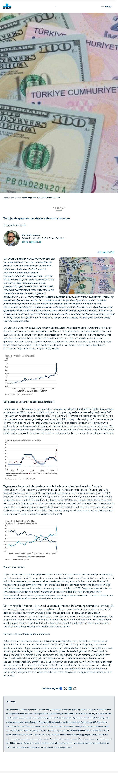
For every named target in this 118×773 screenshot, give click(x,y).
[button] (106, 6)
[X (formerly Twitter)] (65, 688)
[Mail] (74, 688)
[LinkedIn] (70, 688)
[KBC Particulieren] (7, 6)
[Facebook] (60, 688)
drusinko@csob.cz (31, 242)
